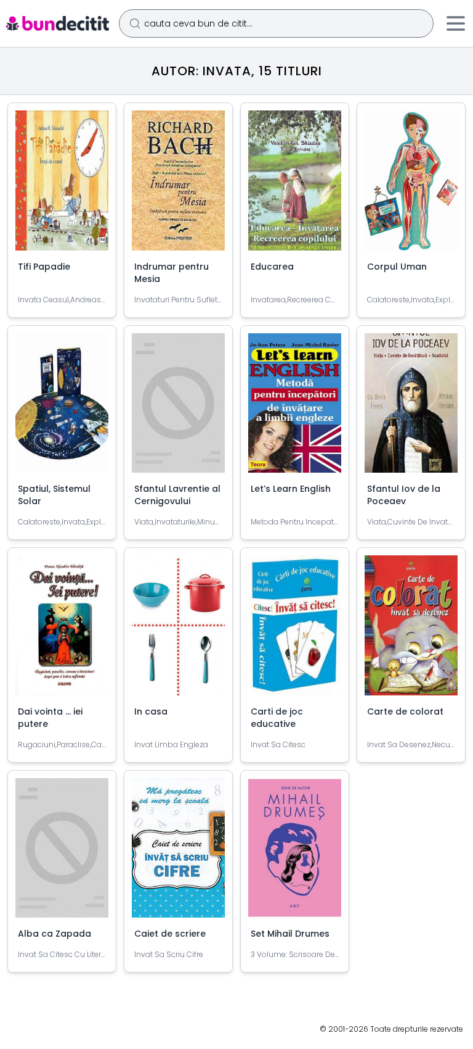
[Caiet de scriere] (178, 853)
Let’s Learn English (291, 489)
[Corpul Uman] (411, 185)
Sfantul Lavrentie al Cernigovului (177, 495)
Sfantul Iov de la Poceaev (403, 495)
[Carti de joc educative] (294, 630)
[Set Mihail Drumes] (294, 853)
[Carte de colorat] (411, 630)
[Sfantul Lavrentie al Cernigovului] (178, 408)
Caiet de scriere (170, 933)
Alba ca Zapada (54, 933)
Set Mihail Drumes (290, 933)
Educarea (272, 266)
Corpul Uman (397, 266)
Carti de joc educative (277, 717)
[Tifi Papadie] (61, 185)
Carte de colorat (405, 711)
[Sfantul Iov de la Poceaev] (411, 408)
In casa (151, 711)
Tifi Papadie (44, 266)
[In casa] (178, 630)
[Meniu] (455, 23)
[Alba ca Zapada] (61, 853)
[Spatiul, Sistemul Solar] (61, 408)
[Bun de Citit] (57, 23)
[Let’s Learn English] (294, 408)
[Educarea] (294, 185)
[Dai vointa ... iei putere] (61, 630)
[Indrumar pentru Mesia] (178, 185)
